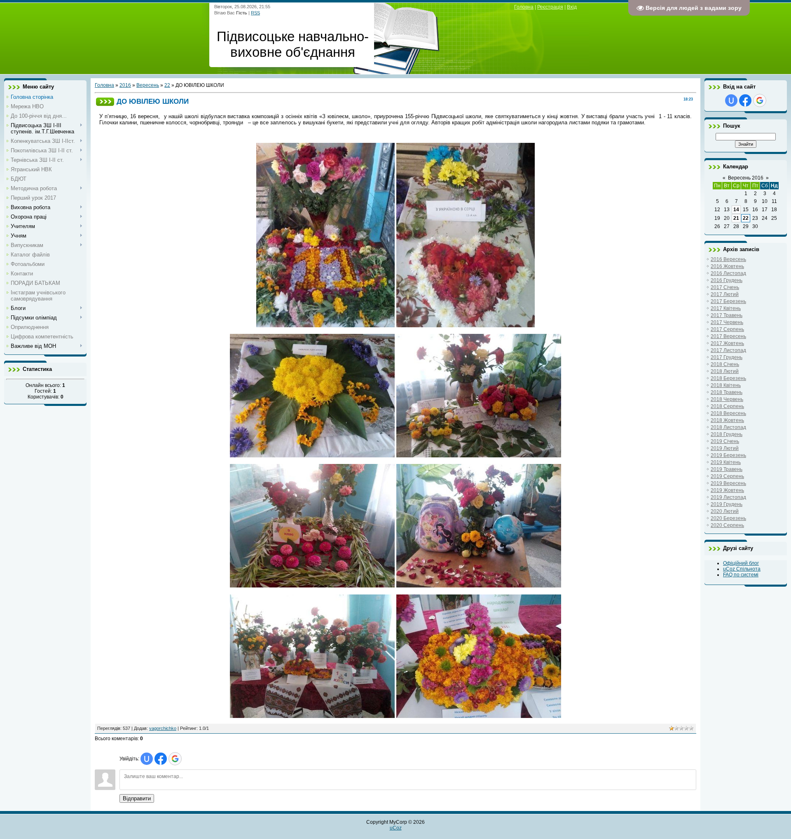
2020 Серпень (727, 525)
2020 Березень (728, 518)
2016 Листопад (728, 273)
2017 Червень (727, 322)
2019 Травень (726, 469)
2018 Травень (726, 392)
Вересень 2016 (745, 178)
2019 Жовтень (727, 490)
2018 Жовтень (727, 420)
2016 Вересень (728, 259)
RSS (255, 12)
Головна (524, 7)
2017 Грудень (726, 357)
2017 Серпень (727, 329)
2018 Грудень (726, 434)
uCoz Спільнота (742, 569)
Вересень (147, 85)
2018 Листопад (728, 427)
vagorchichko (162, 728)
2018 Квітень (726, 385)
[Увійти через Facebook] (160, 759)
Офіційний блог (741, 563)
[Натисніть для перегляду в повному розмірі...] (312, 455)
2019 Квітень (726, 462)
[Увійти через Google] (175, 758)
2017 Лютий (725, 294)
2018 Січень (725, 364)
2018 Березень (728, 378)
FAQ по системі (740, 575)
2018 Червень (727, 399)
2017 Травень (726, 315)
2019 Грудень (726, 504)
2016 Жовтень (727, 266)
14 (736, 209)
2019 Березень (728, 455)
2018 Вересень (728, 413)
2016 (125, 85)
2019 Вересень (728, 483)
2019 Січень (725, 441)
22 (167, 85)
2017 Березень (728, 301)
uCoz (396, 828)
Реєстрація (550, 7)
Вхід (572, 7)
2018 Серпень (727, 406)
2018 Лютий (725, 371)
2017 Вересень (728, 336)
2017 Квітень (726, 308)
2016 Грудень (726, 280)
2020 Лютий (725, 511)
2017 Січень (725, 287)
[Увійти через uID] (146, 759)
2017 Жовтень (727, 343)
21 (736, 218)
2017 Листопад (728, 350)
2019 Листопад (728, 497)
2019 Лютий (725, 448)
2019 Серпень (727, 476)
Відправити (137, 798)
